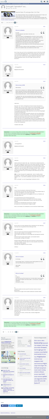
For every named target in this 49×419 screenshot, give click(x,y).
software (41, 372)
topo (40, 374)
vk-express (4, 372)
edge (46, 345)
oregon (44, 363)
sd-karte (36, 372)
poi (38, 368)
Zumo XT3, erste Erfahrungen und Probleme (8, 371)
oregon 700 (43, 365)
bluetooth (45, 343)
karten (45, 352)
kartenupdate (38, 354)
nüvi (41, 361)
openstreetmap (38, 363)
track (43, 374)
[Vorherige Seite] (2, 22)
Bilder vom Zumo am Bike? (25, 372)
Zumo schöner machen (24, 363)
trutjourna (29, 345)
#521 (44, 26)
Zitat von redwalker (20, 30)
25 (11, 22)
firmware (44, 347)
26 (13, 22)
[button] (47, 1)
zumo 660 (42, 381)
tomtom (36, 374)
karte (41, 352)
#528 (44, 252)
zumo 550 (37, 381)
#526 (44, 185)
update (44, 376)
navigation (37, 361)
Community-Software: (24, 417)
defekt (43, 345)
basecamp (38, 343)
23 (7, 22)
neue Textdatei (23, 368)
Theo (4, 377)
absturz (39, 340)
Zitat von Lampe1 (20, 273)
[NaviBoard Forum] (3, 1)
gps (40, 350)
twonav (40, 376)
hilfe (45, 350)
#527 (44, 223)
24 (9, 22)
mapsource (41, 356)
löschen (44, 354)
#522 (44, 64)
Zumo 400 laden (23, 354)
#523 (44, 81)
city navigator (38, 345)
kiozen (4, 392)
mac (35, 357)
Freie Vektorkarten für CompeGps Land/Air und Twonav (8, 380)
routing (44, 370)
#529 (44, 297)
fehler (39, 347)
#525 (44, 158)
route (35, 370)
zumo (45, 379)
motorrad (37, 359)
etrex (35, 347)
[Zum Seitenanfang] (47, 417)
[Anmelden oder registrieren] (44, 1)
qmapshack (43, 368)
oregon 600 (37, 365)
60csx (35, 340)
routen (39, 370)
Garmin (36, 350)
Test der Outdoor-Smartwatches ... (8, 19)
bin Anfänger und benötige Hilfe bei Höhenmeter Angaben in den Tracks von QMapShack (8, 389)
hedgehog (4, 382)
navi (41, 359)
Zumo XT (37, 383)
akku (43, 340)
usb (35, 379)
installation (37, 352)
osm (35, 368)
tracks (36, 376)
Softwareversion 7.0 (7, 384)
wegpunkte (40, 379)
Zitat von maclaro (20, 256)
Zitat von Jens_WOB (20, 85)
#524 (44, 141)
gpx (42, 350)
